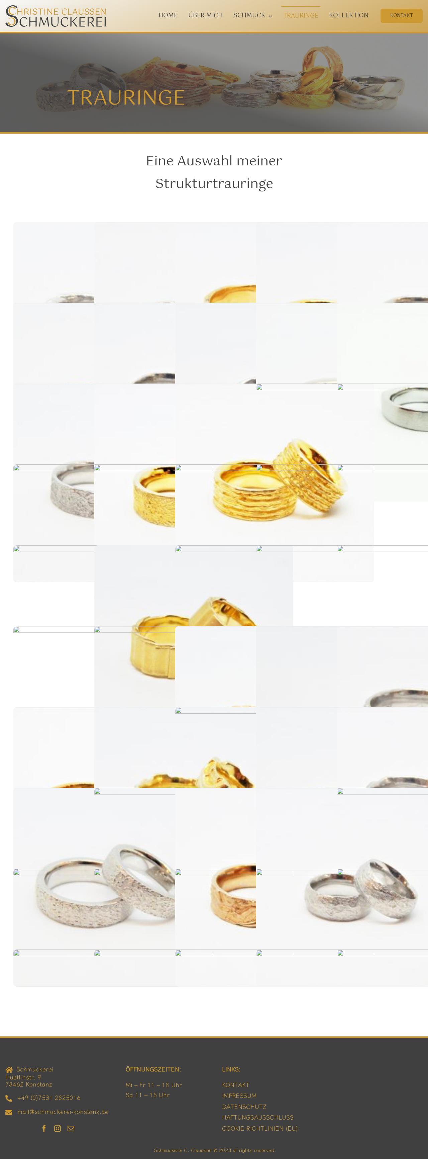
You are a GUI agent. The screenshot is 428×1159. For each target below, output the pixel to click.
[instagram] (57, 1128)
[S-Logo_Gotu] (55, 8)
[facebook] (44, 1128)
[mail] (71, 1128)
